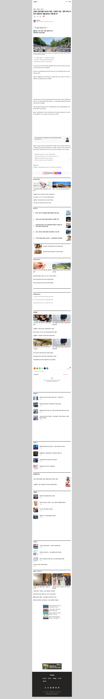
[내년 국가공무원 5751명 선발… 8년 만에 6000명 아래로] (35, 559)
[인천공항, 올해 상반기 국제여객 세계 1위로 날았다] (35, 404)
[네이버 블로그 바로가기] (59, 688)
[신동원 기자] (34, 21)
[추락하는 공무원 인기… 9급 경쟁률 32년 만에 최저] (35, 553)
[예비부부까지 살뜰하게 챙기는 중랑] (35, 496)
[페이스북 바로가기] (45, 688)
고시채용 (35, 542)
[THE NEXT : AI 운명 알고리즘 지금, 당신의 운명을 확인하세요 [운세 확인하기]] (52, 173)
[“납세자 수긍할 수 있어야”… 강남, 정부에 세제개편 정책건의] (35, 503)
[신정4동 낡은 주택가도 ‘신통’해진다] (35, 467)
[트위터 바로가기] (48, 688)
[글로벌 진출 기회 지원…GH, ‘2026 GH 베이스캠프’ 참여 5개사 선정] (35, 411)
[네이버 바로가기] (56, 688)
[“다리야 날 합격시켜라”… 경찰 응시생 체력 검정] (35, 546)
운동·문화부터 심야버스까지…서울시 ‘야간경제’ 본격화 (45, 154)
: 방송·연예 (37, 571)
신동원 (37, 20)
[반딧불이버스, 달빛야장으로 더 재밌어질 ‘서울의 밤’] (35, 453)
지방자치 (38, 9)
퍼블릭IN (44, 681)
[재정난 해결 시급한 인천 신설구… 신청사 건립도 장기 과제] (35, 447)
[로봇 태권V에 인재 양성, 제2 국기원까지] (35, 460)
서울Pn (34, 9)
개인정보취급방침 (51, 691)
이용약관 (47, 691)
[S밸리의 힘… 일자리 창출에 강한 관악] (35, 516)
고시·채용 (59, 678)
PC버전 (60, 691)
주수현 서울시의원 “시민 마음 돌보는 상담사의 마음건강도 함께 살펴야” (47, 137)
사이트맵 (56, 691)
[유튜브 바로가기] (51, 688)
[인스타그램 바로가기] (53, 688)
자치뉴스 (42, 9)
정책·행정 (35, 393)
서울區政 (35, 492)
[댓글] (43, 16)
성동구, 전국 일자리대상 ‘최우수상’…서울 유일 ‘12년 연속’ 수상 (46, 156)
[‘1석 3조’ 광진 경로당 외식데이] (35, 509)
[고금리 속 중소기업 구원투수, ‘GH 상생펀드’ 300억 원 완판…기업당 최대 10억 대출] (35, 417)
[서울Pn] (35, 1)
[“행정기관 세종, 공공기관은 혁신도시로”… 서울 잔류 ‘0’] (35, 398)
